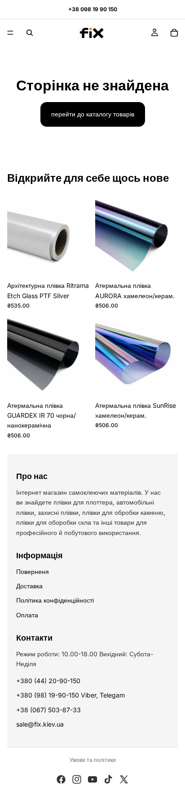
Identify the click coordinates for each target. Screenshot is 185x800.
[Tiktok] (108, 779)
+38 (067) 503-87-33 (48, 710)
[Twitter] (124, 779)
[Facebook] (61, 779)
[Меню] (10, 32)
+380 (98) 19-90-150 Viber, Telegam (70, 695)
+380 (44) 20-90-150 (48, 680)
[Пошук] (30, 33)
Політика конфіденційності (55, 600)
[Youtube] (92, 779)
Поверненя (32, 571)
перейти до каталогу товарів (92, 114)
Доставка (29, 586)
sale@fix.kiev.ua (40, 724)
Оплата (27, 615)
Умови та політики (93, 760)
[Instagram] (76, 779)
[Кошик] (174, 33)
